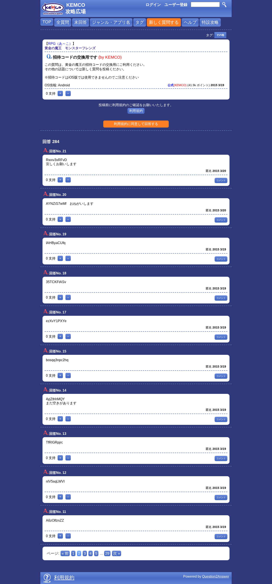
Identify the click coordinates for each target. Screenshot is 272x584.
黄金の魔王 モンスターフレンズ (70, 48)
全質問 (62, 22)
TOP (46, 22)
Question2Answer (215, 576)
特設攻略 (210, 22)
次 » (116, 553)
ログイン (153, 5)
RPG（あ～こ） (60, 43)
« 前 (65, 553)
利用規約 (136, 111)
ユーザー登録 (175, 5)
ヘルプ (190, 22)
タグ (139, 22)
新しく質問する (164, 22)
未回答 (80, 22)
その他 (220, 35)
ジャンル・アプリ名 (111, 22)
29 (107, 553)
